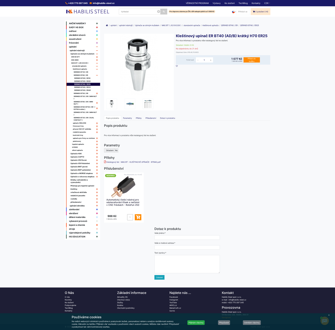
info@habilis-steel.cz (103, 3)
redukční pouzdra (79, 132)
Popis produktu (112, 118)
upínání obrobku (77, 206)
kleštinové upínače (80, 69)
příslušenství (76, 202)
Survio (172, 311)
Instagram (173, 300)
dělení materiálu (77, 217)
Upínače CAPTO (77, 157)
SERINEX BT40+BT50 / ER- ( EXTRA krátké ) (84, 108)
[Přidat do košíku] (138, 217)
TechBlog (243, 3)
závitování (74, 209)
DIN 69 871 (75, 57)
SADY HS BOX (76, 27)
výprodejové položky (79, 232)
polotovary (77, 141)
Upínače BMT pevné (79, 167)
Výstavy (217, 3)
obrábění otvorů (77, 35)
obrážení (73, 213)
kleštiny (74, 189)
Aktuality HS (122, 297)
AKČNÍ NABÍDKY (77, 23)
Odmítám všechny (252, 322)
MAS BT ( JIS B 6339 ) (79, 63)
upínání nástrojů (77, 50)
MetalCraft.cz (175, 308)
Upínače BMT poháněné (81, 170)
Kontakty (256, 3)
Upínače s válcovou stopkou (82, 177)
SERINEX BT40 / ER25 (82, 84)
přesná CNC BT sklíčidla (82, 129)
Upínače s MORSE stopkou (82, 173)
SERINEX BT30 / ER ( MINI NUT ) (85, 97)
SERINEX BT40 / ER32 (82, 87)
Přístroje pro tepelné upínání (82, 186)
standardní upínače (79, 66)
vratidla (74, 199)
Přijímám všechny (196, 322)
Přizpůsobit (224, 322)
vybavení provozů (78, 221)
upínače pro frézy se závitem (84, 138)
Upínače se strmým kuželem (82, 54)
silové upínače (77, 150)
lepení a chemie (77, 225)
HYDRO (75, 147)
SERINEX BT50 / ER (81, 93)
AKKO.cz (173, 305)
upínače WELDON (79, 123)
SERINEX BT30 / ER (81, 72)
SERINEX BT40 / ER (81, 75)
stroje (72, 229)
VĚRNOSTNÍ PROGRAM (197, 3)
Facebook (173, 297)
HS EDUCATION (77, 236)
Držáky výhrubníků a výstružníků (79, 181)
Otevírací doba (123, 300)
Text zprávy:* (160, 253)
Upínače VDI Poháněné (80, 163)
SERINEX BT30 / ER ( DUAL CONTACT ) (84, 119)
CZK (266, 3)
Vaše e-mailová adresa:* (164, 243)
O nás (67, 297)
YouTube (173, 302)
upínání (72, 46)
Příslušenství (151, 118)
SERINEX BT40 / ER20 (82, 81)
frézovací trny (78, 126)
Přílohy (139, 118)
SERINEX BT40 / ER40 (82, 90)
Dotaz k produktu (167, 118)
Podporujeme (70, 305)
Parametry (127, 118)
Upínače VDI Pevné (79, 160)
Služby (120, 302)
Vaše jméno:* (160, 233)
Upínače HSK (76, 154)
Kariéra (120, 305)
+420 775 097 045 (78, 3)
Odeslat (159, 277)
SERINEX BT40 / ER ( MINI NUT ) (83, 103)
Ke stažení (230, 3)
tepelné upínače (78, 144)
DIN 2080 (75, 60)
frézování (74, 42)
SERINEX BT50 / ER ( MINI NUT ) (85, 113)
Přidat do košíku (252, 59)
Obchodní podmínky (126, 308)
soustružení (75, 39)
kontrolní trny (78, 135)
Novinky (68, 300)
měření (72, 31)
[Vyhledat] (163, 12)
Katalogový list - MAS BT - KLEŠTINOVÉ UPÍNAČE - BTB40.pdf (134, 162)
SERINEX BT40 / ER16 (82, 78)
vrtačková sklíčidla (79, 192)
